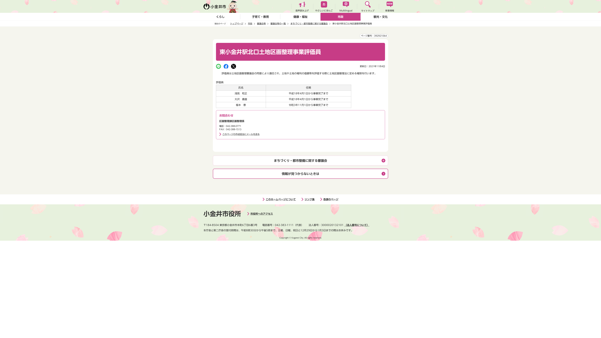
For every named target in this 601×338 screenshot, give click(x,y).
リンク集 (310, 199)
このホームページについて (281, 199)
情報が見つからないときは (300, 173)
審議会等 (261, 24)
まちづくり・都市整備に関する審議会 (309, 24)
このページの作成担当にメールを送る (241, 134)
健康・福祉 (300, 16)
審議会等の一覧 (278, 24)
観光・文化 (381, 16)
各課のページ (330, 199)
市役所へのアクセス (261, 214)
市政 (340, 16)
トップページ (236, 24)
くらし (220, 16)
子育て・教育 (260, 16)
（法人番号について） (356, 225)
